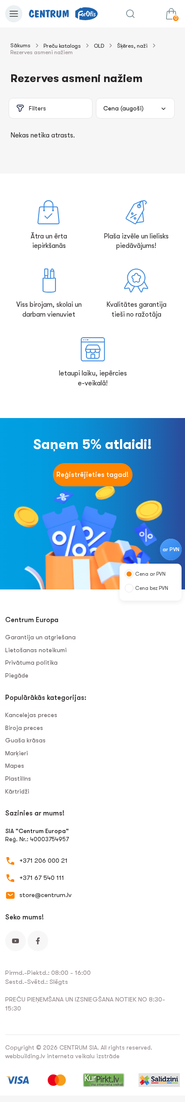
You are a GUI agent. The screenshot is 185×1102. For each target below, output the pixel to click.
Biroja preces (24, 727)
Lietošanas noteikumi (36, 650)
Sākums (20, 45)
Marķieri (16, 753)
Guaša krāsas (25, 740)
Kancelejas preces (31, 714)
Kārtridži (17, 791)
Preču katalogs (62, 46)
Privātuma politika (31, 662)
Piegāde (16, 675)
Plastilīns (18, 778)
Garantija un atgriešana (40, 637)
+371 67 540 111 (41, 878)
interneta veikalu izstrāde (83, 1056)
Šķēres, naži (132, 46)
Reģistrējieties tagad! (92, 475)
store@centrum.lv (45, 895)
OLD (99, 46)
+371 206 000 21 (43, 860)
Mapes (14, 765)
